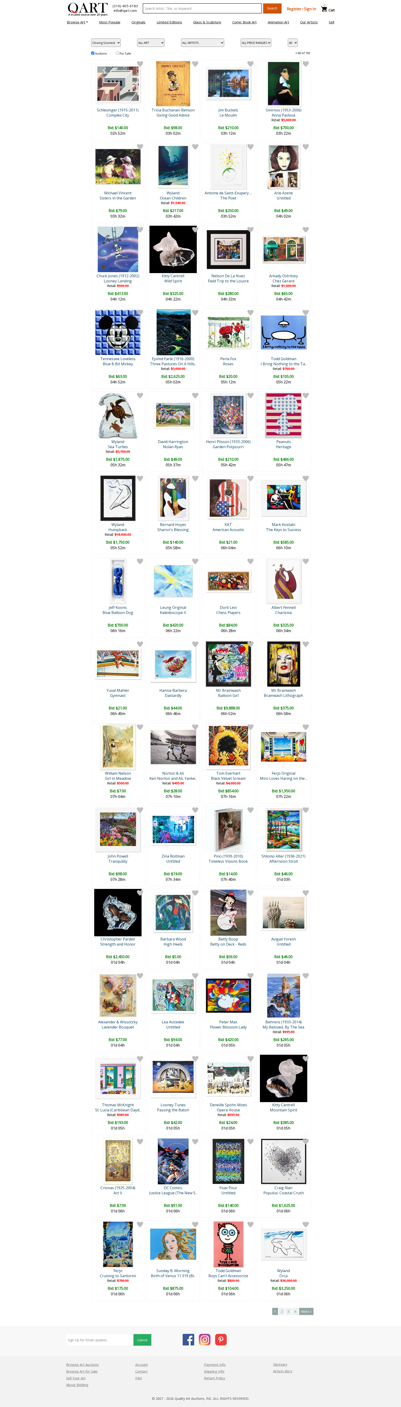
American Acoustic (228, 529)
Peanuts (283, 441)
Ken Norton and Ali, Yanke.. (173, 778)
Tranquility (117, 861)
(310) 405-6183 (125, 5)
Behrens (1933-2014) (283, 1022)
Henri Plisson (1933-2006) (228, 441)
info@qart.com (125, 10)
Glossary (280, 1364)
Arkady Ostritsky (283, 275)
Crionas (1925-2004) (117, 1187)
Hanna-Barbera (173, 690)
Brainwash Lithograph (283, 695)
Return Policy (214, 1378)
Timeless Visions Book (228, 861)
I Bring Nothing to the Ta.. (283, 363)
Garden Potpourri (228, 446)
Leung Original (173, 607)
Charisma (283, 612)
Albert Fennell (284, 607)
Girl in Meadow (118, 778)
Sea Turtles (118, 446)
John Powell (118, 856)
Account (141, 1364)
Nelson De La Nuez (228, 275)
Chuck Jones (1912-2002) (118, 275)
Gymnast (118, 695)
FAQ (138, 1378)
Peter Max (228, 1022)
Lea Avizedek (173, 1022)
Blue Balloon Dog (118, 612)
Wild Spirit (173, 281)
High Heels (173, 944)
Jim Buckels (228, 110)
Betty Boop (228, 939)
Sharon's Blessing (173, 529)
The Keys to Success (283, 529)
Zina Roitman (173, 856)
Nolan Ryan (173, 446)
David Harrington (173, 441)
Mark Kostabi (283, 524)
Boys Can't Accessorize (228, 1275)
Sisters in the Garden (118, 198)
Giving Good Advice (173, 115)
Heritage (283, 446)
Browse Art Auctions (82, 1364)
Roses (228, 363)
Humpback (117, 529)
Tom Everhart (228, 773)
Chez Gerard (283, 281)
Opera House (228, 1110)
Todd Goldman (283, 358)
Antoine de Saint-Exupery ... (228, 193)
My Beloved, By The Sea (283, 1027)
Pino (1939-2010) (228, 856)
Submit (142, 1340)
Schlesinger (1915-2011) (118, 110)
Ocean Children (173, 198)
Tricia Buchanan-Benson (173, 110)
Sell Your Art (76, 1378)
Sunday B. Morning (173, 1270)
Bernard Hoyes (173, 524)
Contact (141, 1371)
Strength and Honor (118, 944)
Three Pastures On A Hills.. (173, 363)
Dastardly (173, 695)
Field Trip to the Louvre (228, 281)
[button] (77, 22)
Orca (283, 1275)
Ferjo (117, 1270)
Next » (306, 1311)
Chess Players (228, 612)
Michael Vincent (118, 193)
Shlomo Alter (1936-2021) (283, 856)
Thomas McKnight (118, 1104)
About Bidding (77, 1384)
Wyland (173, 193)
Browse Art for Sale (81, 1371)
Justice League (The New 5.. (173, 1192)
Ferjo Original (283, 773)
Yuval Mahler (118, 690)
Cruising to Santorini (118, 1275)
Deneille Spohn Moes (228, 1104)
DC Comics (173, 1187)
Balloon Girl (228, 695)
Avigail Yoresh (283, 939)
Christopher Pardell (118, 939)
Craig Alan (283, 1187)
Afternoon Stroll (283, 861)
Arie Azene (283, 193)
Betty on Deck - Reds (228, 944)
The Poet (228, 198)
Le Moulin (228, 115)
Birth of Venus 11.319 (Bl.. (173, 1275)
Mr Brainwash (228, 690)
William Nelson (118, 773)
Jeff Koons (118, 607)
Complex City (118, 115)
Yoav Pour (228, 1187)
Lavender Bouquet (118, 1027)
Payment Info (215, 1364)
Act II (117, 1192)
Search (272, 8)
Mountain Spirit (283, 1110)
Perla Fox (228, 358)
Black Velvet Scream (228, 778)
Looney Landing (118, 281)
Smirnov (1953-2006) (283, 110)
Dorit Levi (228, 607)
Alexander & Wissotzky (118, 1022)
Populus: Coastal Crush (283, 1192)
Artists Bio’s (282, 1371)
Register (294, 8)
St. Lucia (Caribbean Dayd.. (118, 1110)
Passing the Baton (173, 1110)
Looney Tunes (173, 1104)
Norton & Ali (173, 773)
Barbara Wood (173, 939)
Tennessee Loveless (118, 358)
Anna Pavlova (283, 115)
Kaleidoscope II (173, 612)
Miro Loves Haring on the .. (283, 778)
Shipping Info (214, 1371)
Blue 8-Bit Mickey (118, 363)
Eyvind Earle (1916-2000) (173, 358)
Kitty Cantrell (173, 275)
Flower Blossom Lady (228, 1027)
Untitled (284, 198)
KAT (228, 524)
